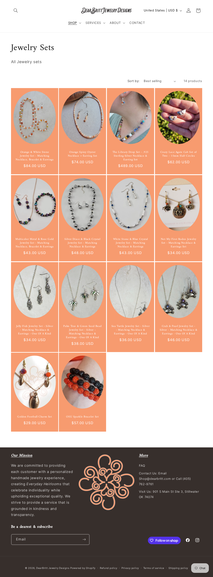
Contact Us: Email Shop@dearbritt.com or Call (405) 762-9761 (165, 478)
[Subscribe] (84, 539)
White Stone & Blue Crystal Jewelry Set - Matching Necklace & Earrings (130, 243)
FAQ (142, 466)
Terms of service (153, 568)
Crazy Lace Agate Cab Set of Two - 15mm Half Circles (178, 154)
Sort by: (133, 81)
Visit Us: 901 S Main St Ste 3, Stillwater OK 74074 (169, 494)
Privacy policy (130, 568)
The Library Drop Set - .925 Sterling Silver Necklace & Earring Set (131, 156)
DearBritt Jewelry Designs (52, 568)
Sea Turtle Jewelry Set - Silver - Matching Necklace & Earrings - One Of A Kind (130, 330)
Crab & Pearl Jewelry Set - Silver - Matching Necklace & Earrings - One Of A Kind (178, 330)
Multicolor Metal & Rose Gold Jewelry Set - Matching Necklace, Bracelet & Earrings (34, 243)
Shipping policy (178, 568)
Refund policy (108, 568)
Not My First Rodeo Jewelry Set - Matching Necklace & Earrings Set (178, 243)
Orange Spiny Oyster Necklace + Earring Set (82, 154)
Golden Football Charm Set (34, 417)
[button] (16, 10)
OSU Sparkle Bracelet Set (82, 417)
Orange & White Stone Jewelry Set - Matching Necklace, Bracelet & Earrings (34, 156)
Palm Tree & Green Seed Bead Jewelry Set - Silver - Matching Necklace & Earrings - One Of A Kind (82, 332)
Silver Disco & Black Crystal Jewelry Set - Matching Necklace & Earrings (82, 243)
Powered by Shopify (82, 568)
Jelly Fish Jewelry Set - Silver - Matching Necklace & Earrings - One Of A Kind (34, 330)
